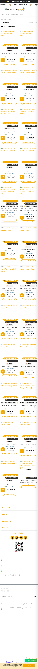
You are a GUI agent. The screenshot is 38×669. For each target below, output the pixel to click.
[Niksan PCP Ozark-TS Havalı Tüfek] (28, 314)
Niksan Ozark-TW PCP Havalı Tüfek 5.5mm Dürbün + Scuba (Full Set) (28, 210)
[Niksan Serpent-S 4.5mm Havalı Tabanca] (9, 469)
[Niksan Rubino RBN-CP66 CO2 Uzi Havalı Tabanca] (28, 117)
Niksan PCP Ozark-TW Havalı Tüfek (9, 328)
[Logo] (19, 9)
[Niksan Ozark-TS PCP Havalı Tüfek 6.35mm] (9, 79)
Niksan (9, 19)
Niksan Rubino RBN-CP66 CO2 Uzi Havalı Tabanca (28, 132)
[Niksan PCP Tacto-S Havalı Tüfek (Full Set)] (28, 275)
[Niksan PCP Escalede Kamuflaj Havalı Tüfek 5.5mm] (9, 275)
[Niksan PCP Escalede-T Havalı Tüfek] (28, 353)
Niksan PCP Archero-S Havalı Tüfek (28, 445)
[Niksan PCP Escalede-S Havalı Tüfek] (9, 236)
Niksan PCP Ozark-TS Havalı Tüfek (28, 328)
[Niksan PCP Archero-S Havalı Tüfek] (28, 431)
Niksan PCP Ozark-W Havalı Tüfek (9, 366)
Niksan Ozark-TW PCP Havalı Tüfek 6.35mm (28, 93)
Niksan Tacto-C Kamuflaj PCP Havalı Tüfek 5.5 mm (9, 132)
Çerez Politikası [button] (15, 666)
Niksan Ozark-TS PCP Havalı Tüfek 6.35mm (9, 93)
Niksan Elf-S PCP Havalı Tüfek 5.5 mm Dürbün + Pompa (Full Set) (9, 209)
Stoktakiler (6, 22)
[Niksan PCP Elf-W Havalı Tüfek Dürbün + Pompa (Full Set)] (28, 392)
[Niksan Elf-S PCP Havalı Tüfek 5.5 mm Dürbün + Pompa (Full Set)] (9, 195)
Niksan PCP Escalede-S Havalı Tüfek (9, 247)
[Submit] (34, 596)
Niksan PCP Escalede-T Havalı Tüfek (28, 367)
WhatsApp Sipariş (32, 660)
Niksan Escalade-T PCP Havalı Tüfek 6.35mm (28, 54)
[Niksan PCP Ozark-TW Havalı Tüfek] (9, 314)
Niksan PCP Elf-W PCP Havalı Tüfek (28, 250)
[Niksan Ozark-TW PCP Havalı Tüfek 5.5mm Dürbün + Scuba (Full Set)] (28, 195)
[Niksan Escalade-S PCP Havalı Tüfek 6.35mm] (9, 40)
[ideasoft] (9, 662)
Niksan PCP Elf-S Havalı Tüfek (9, 444)
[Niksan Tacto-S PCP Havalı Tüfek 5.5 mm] (9, 156)
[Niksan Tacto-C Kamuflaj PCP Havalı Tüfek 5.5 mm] (9, 117)
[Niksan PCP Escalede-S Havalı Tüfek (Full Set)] (9, 392)
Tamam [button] (29, 665)
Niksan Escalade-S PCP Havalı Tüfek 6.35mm (9, 54)
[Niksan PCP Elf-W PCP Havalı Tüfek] (28, 236)
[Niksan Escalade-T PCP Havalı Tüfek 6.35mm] (28, 40)
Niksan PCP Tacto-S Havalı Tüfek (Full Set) (28, 289)
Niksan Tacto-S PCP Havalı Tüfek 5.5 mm (9, 170)
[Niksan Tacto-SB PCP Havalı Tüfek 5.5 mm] (28, 156)
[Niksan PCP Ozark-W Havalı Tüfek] (9, 353)
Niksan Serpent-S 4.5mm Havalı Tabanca (9, 484)
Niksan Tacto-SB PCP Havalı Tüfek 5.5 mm (28, 170)
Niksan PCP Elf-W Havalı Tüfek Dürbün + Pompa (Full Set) (28, 406)
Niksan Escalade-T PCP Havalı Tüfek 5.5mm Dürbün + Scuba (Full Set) (28, 482)
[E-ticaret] (19, 662)
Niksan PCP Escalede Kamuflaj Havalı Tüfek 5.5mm (9, 289)
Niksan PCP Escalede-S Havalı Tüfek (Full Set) (9, 406)
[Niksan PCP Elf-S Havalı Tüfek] (9, 431)
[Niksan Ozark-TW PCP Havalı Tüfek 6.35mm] (28, 79)
